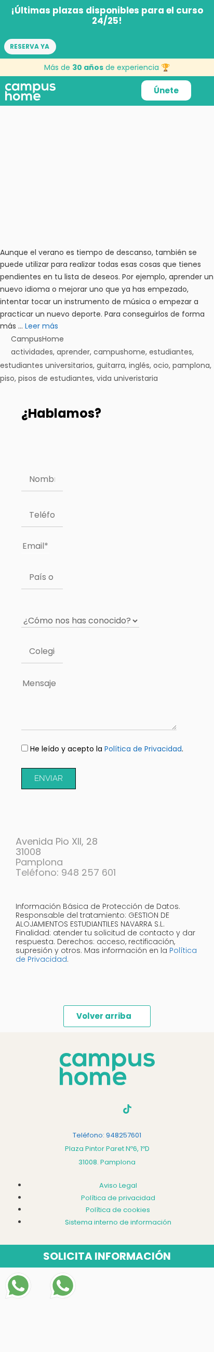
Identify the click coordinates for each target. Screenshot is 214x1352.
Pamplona (39, 862)
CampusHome (37, 339)
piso (7, 378)
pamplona (191, 365)
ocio (161, 365)
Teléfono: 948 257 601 (66, 872)
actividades (32, 352)
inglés (139, 365)
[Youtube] (107, 1109)
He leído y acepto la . (106, 749)
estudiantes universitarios (46, 365)
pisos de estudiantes (55, 378)
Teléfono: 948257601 (107, 1135)
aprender (73, 352)
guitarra (111, 365)
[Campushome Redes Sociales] (127, 1109)
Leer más (41, 326)
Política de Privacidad (143, 749)
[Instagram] (86, 1109)
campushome (119, 352)
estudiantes (170, 352)
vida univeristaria (127, 378)
